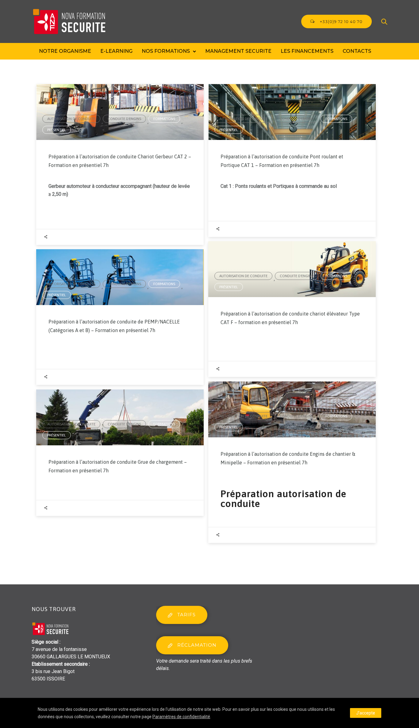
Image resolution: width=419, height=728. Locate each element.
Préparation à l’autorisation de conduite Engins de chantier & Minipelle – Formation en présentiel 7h (288, 458)
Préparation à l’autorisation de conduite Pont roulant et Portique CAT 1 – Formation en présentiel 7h (282, 161)
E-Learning (116, 51)
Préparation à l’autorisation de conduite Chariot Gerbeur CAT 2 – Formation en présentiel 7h (119, 161)
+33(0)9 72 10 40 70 (341, 21)
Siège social (45, 642)
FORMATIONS (164, 119)
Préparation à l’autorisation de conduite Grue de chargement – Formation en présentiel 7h (117, 466)
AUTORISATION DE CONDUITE (71, 119)
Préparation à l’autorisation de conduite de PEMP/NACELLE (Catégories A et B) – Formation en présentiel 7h (114, 326)
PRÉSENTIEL (56, 130)
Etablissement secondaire (60, 664)
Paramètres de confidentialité (181, 716)
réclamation (197, 645)
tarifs (186, 615)
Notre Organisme (65, 51)
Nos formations (166, 51)
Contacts (357, 51)
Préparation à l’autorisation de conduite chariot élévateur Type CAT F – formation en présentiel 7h (290, 318)
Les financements (307, 51)
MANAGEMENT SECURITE (238, 51)
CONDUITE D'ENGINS (124, 119)
